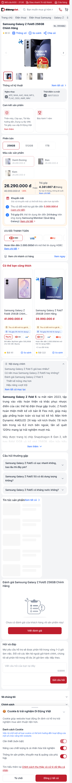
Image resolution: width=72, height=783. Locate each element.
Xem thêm (9, 129)
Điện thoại (20, 17)
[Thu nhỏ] (63, 712)
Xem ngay (59, 256)
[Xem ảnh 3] (29, 76)
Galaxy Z (59, 17)
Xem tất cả (57, 85)
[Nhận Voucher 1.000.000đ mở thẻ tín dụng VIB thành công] (27, 337)
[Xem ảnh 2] (18, 76)
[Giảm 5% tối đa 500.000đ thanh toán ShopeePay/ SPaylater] (58, 337)
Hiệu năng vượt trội (16, 385)
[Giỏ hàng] (66, 9)
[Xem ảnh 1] (8, 76)
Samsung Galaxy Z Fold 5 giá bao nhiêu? (27, 368)
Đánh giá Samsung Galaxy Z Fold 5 (24, 376)
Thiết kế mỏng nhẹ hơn (18, 381)
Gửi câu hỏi (58, 679)
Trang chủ (6, 17)
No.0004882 (59, 26)
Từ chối (18, 778)
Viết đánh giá (34, 630)
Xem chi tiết (44, 193)
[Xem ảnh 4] (40, 76)
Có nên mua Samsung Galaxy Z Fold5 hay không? (32, 372)
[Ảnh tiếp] (63, 53)
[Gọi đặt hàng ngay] (60, 9)
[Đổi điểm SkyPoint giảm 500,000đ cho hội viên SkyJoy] (8, 337)
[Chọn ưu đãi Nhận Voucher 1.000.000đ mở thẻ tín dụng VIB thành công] (33, 238)
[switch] (63, 741)
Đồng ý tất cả (51, 778)
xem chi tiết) (18, 209)
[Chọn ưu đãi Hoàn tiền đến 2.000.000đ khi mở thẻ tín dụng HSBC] (13, 238)
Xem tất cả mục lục (15, 389)
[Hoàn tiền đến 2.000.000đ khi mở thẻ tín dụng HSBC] (18, 337)
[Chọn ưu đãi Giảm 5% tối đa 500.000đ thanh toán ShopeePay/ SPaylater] (53, 238)
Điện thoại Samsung (40, 17)
